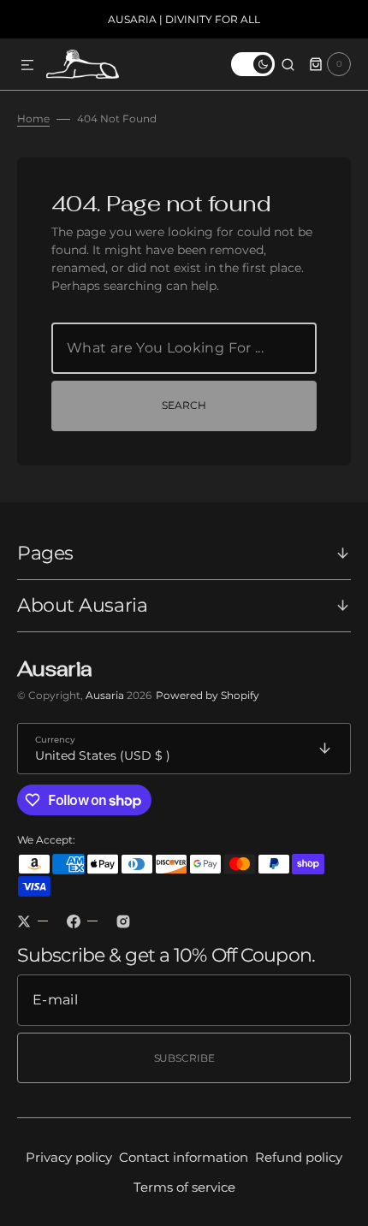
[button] (27, 66)
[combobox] (184, 348)
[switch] (253, 64)
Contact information (183, 1157)
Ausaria (106, 695)
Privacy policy (69, 1157)
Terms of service (184, 1187)
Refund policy (298, 1157)
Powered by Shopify (207, 695)
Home (33, 118)
